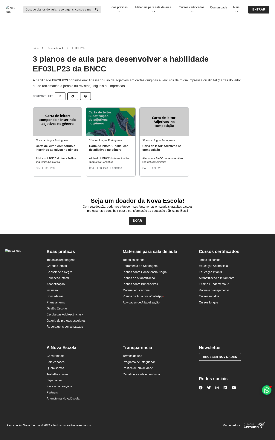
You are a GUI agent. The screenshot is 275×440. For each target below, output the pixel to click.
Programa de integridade (139, 362)
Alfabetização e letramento (216, 278)
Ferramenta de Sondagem (140, 265)
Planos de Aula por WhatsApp (143, 296)
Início (36, 48)
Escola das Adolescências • (65, 314)
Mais (236, 7)
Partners (52, 392)
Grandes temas (57, 265)
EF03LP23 (48, 168)
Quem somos (55, 368)
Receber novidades (220, 356)
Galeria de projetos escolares (66, 320)
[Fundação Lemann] (254, 425)
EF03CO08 (115, 168)
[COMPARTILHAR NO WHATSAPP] (60, 96)
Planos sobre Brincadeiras (140, 284)
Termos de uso (132, 355)
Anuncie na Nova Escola (63, 398)
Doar (137, 220)
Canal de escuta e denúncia (141, 374)
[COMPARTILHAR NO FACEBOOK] (72, 96)
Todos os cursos (209, 259)
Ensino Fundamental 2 (214, 284)
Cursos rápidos (209, 296)
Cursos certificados (191, 7)
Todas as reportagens (61, 259)
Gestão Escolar (57, 308)
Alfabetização (56, 284)
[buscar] (96, 9)
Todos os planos (133, 259)
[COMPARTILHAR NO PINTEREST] (85, 96)
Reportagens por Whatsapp (65, 326)
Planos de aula (55, 48)
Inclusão (52, 290)
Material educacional (136, 290)
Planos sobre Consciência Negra (145, 272)
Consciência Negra (59, 272)
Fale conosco (56, 362)
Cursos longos (208, 302)
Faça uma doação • (59, 386)
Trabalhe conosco (58, 374)
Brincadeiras (55, 296)
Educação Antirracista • (214, 265)
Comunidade (218, 7)
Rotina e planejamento (214, 290)
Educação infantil (58, 278)
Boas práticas (118, 7)
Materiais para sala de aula (153, 7)
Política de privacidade (138, 368)
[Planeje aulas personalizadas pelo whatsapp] (267, 390)
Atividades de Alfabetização (141, 302)
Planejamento (56, 302)
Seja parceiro (55, 380)
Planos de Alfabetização (139, 278)
